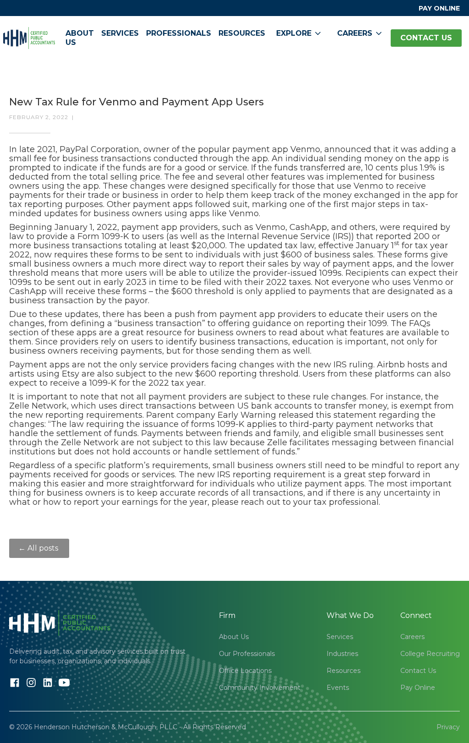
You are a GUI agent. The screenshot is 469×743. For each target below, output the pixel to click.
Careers (412, 637)
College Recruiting (430, 654)
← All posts (39, 548)
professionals (178, 33)
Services (120, 33)
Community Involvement (259, 687)
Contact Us (418, 671)
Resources (241, 33)
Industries (342, 654)
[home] (29, 38)
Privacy (448, 727)
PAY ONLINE (439, 8)
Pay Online (417, 687)
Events (338, 687)
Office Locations (245, 671)
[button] (299, 33)
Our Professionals (247, 654)
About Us (79, 38)
